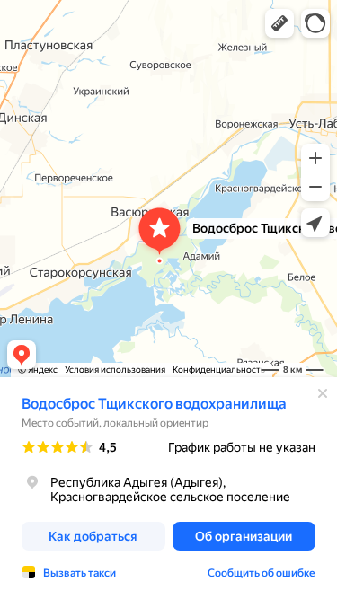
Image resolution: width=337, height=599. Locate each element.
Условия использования (115, 369)
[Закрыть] (322, 393)
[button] (279, 23)
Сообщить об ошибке (261, 573)
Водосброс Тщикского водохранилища (154, 403)
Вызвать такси (79, 573)
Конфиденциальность (219, 369)
